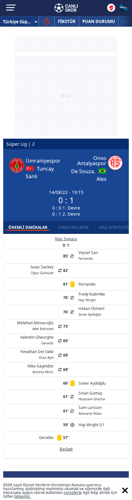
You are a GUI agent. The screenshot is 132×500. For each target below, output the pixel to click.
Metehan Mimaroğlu (35, 325)
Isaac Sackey (42, 269)
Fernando (86, 284)
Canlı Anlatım (73, 227)
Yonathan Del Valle (37, 354)
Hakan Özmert (91, 311)
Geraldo (46, 437)
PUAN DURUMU (98, 21)
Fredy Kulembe (91, 296)
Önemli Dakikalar (27, 227)
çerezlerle (73, 492)
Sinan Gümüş (91, 395)
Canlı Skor (66, 8)
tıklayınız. (22, 496)
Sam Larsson (90, 410)
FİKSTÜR (67, 21)
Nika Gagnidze (41, 368)
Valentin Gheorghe (37, 340)
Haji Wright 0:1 (91, 424)
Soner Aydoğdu (92, 383)
